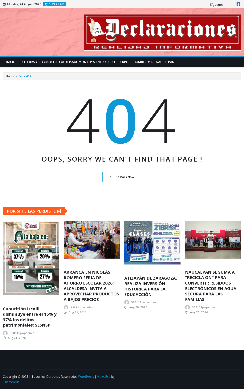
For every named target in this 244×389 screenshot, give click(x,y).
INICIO (10, 62)
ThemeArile (11, 382)
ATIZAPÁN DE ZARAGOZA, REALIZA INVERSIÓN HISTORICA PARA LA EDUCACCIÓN (150, 286)
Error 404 (25, 76)
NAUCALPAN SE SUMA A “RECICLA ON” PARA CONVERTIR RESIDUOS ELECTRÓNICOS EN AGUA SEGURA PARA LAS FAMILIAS (210, 285)
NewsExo (103, 376)
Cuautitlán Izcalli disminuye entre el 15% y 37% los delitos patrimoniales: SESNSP (30, 317)
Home (10, 76)
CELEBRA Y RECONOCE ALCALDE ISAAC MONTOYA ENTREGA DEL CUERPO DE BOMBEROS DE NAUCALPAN (98, 62)
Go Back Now (125, 177)
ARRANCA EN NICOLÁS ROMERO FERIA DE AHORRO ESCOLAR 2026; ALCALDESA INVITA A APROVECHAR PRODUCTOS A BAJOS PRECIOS (91, 285)
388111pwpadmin (22, 333)
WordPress (86, 376)
